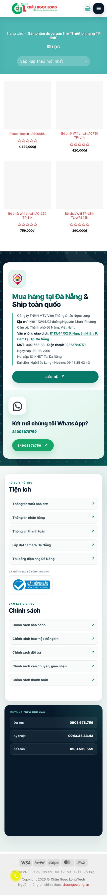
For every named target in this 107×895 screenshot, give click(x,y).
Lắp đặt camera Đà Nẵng (31, 545)
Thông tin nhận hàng (28, 518)
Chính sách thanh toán (30, 680)
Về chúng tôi (42, 872)
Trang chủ (14, 33)
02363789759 (75, 345)
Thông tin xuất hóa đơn (30, 504)
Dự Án (60, 872)
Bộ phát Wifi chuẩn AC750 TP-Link (79, 135)
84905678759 (24, 431)
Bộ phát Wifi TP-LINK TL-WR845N (80, 215)
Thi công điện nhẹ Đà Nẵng (33, 559)
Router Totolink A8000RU (27, 134)
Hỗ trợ (89, 872)
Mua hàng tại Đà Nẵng (47, 296)
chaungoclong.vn (76, 885)
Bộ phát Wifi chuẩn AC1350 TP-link (27, 215)
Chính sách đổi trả (26, 652)
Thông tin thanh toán (28, 531)
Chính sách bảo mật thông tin (35, 639)
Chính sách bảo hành (29, 625)
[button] (88, 8)
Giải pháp (74, 872)
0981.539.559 (81, 749)
